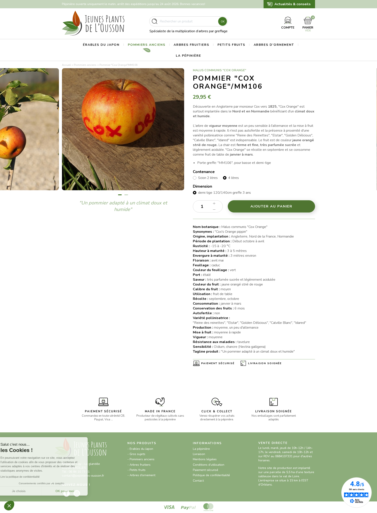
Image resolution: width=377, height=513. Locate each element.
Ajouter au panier (271, 206)
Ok (222, 21)
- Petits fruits (136, 470)
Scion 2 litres (208, 177)
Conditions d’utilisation (208, 465)
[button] (9, 505)
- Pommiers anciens (140, 459)
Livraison (199, 454)
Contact (198, 481)
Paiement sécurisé (218, 363)
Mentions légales (205, 459)
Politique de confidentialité (211, 475)
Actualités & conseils (292, 4)
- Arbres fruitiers (139, 465)
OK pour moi (73, 491)
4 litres (233, 177)
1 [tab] (120, 194)
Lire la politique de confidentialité (28, 476)
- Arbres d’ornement (141, 475)
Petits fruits (231, 45)
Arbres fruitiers (191, 45)
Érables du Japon (101, 45)
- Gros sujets (136, 454)
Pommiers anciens (146, 45)
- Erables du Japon (140, 449)
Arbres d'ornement (274, 45)
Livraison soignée (265, 363)
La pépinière (188, 56)
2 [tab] (126, 194)
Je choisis (27, 491)
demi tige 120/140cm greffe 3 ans (224, 192)
